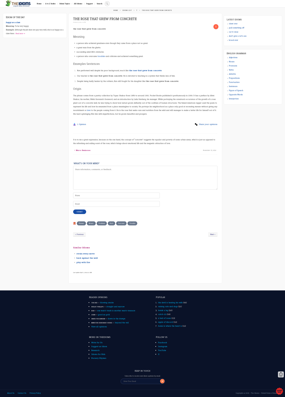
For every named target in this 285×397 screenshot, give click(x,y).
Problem (102, 223)
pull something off (236, 28)
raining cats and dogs (168, 306)
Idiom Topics (64, 3)
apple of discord (165, 322)
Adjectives (233, 57)
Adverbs (232, 74)
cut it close (233, 32)
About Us (10, 393)
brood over (233, 40)
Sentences (233, 86)
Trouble (132, 223)
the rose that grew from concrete (145, 70)
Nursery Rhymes (98, 358)
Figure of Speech (236, 90)
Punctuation (234, 82)
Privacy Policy (35, 393)
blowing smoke (107, 302)
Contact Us (22, 393)
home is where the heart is (170, 326)
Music (91, 223)
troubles (101, 56)
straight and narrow (115, 306)
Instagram (162, 346)
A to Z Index (50, 3)
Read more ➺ (20, 33)
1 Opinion (81, 124)
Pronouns (233, 65)
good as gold (104, 314)
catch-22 (162, 314)
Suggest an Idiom (99, 346)
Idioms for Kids (98, 354)
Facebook (162, 342)
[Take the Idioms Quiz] (279, 391)
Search (99, 3)
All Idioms (78, 3)
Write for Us (96, 342)
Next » (212, 234)
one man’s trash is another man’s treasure (116, 310)
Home (39, 3)
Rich (111, 223)
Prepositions (234, 78)
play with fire (83, 262)
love (89, 110)
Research (95, 350)
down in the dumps (116, 318)
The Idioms (255, 393)
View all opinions (99, 326)
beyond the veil (122, 322)
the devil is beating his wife (170, 302)
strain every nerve (85, 253)
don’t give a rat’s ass (238, 36)
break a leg (163, 310)
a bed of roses (164, 318)
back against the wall (87, 258)
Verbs (231, 70)
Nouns (232, 61)
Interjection (234, 98)
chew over (233, 23)
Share (280, 376)
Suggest (89, 3)
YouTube (162, 350)
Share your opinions (208, 124)
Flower (81, 223)
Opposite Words (236, 94)
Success (121, 223)
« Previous (79, 234)
